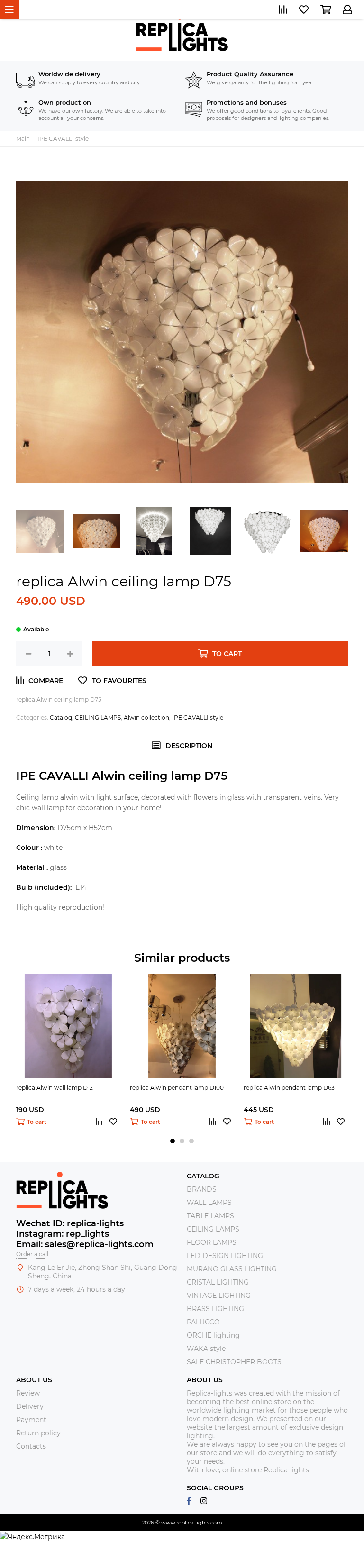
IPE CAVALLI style (197, 717)
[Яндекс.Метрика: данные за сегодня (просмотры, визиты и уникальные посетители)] (32, 1537)
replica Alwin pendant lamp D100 (177, 1087)
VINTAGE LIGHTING (219, 1295)
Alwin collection (146, 717)
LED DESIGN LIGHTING (225, 1255)
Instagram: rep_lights (62, 1234)
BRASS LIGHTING (215, 1309)
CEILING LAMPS (98, 717)
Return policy (38, 1433)
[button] (172, 1141)
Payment (31, 1419)
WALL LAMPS (209, 1202)
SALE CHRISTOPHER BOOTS (234, 1362)
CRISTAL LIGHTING (218, 1282)
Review (28, 1393)
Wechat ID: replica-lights (70, 1223)
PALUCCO (203, 1322)
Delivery (30, 1406)
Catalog (61, 717)
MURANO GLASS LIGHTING (232, 1269)
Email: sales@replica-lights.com (85, 1244)
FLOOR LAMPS (212, 1242)
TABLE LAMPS (210, 1216)
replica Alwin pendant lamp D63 (289, 1087)
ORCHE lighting (213, 1335)
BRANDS (202, 1189)
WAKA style (206, 1348)
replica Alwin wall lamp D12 (54, 1087)
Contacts (31, 1446)
